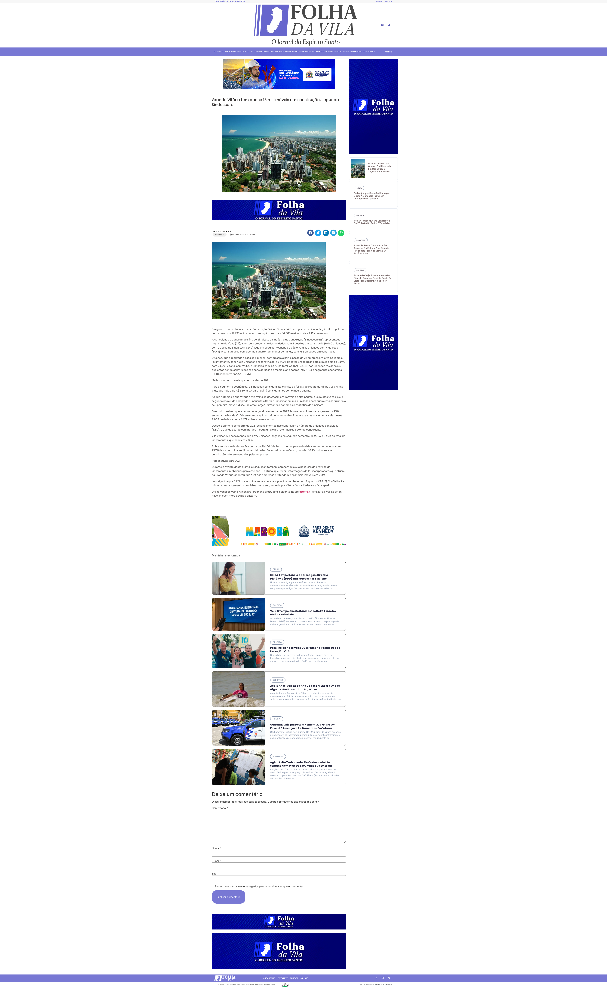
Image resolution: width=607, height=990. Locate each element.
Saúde (233, 52)
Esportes (258, 52)
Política (217, 52)
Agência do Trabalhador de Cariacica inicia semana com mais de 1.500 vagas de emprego (301, 764)
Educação (241, 52)
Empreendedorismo (333, 52)
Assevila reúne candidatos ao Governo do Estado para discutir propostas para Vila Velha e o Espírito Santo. (371, 249)
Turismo (266, 52)
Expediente (283, 978)
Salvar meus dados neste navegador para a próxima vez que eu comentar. (259, 886)
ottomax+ (305, 491)
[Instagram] (382, 25)
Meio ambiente (356, 52)
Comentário (220, 808)
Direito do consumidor (314, 52)
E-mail (216, 861)
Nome (216, 848)
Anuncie (304, 978)
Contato (294, 978)
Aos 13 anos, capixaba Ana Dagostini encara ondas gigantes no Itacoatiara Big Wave (305, 687)
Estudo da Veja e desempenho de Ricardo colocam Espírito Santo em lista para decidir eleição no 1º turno (373, 279)
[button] (310, 233)
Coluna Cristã (298, 52)
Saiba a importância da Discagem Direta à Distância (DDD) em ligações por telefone (299, 576)
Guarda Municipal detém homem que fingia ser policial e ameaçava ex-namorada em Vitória (302, 726)
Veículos (371, 52)
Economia (226, 52)
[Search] (389, 25)
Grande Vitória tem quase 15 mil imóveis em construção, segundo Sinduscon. (379, 167)
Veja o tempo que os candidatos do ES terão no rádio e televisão (303, 612)
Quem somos (269, 978)
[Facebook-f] (376, 25)
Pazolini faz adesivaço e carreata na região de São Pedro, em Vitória (305, 649)
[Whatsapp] (389, 978)
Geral (281, 52)
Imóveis (346, 52)
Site (214, 873)
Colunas (274, 52)
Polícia (288, 52)
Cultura (250, 52)
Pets (365, 52)
